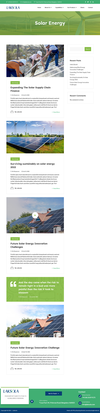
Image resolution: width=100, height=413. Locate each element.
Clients (82, 7)
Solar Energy (15, 82)
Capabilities (58, 7)
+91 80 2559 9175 (13, 2)
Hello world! (74, 64)
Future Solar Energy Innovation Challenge (34, 347)
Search (88, 49)
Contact (90, 7)
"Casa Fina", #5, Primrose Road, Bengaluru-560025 (48, 2)
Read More (56, 112)
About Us (47, 7)
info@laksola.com (26, 2)
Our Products (71, 7)
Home (39, 7)
